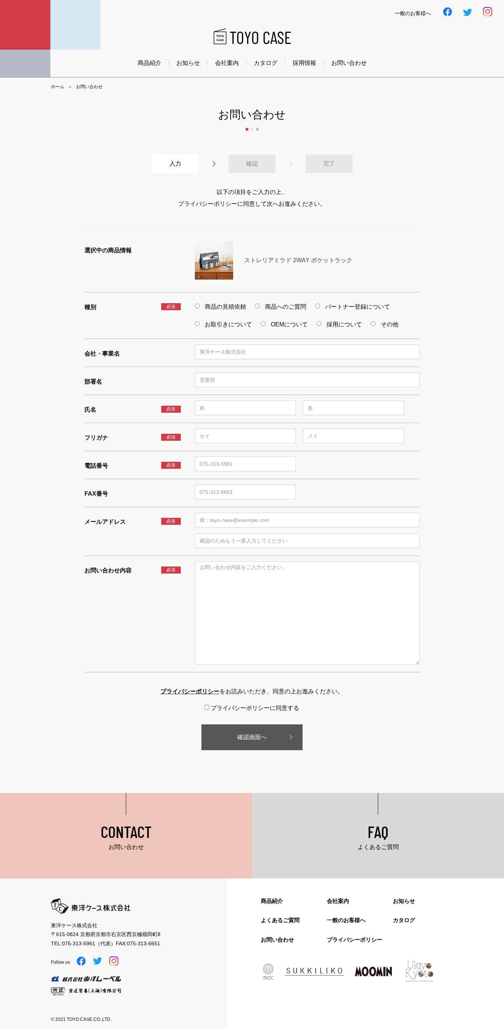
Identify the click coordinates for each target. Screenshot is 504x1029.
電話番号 (96, 465)
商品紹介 (149, 63)
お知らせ (188, 63)
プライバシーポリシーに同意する (254, 708)
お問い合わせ (349, 63)
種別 (90, 307)
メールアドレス (105, 522)
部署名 (93, 381)
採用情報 (304, 63)
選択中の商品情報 (108, 250)
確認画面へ (252, 737)
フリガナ (96, 437)
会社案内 (227, 63)
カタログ (265, 63)
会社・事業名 (102, 353)
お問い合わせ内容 (108, 570)
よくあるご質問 (280, 920)
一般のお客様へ (346, 920)
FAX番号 (96, 494)
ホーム (57, 86)
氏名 (90, 409)
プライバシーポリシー (354, 939)
